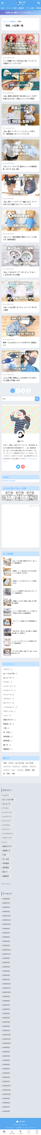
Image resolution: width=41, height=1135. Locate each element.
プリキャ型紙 (30, 8)
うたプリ (7, 669)
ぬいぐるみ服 (29, 763)
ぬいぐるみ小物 (10, 673)
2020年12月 (7, 984)
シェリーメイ (9, 686)
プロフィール (9, 711)
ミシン (7, 715)
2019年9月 (6, 1047)
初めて (3, 8)
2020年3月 (6, 1022)
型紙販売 (21, 8)
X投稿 (5, 763)
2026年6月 (6, 907)
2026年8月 (6, 899)
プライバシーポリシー (20, 1125)
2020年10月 (7, 992)
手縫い (8, 773)
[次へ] (28, 390)
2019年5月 (6, 1064)
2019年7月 (6, 1056)
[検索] (37, 399)
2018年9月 (6, 1098)
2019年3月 (6, 1073)
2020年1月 (6, 1030)
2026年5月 (6, 911)
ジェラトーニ (9, 690)
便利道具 (27, 770)
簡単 (13, 773)
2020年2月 (6, 1026)
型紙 (33, 770)
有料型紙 (7, 736)
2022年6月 (6, 967)
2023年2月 (6, 941)
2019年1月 (6, 1081)
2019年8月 (6, 1052)
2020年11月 (7, 988)
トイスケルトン (10, 707)
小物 (6, 728)
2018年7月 (6, 1107)
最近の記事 (12, 1133)
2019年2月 (6, 1077)
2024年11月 (7, 920)
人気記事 (20, 1133)
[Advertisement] (20, 527)
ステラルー (8, 698)
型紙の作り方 (9, 720)
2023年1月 (6, 945)
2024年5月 (6, 937)
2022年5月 (6, 971)
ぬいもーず (8, 678)
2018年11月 (7, 1090)
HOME (21, 1121)
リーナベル (20, 770)
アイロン (7, 682)
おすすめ (11, 763)
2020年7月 (6, 1005)
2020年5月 (6, 1013)
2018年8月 (6, 1103)
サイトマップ (6, 884)
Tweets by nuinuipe (8, 481)
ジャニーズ (8, 694)
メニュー (29, 1133)
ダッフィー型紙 (12, 8)
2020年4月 (6, 1018)
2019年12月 (7, 1035)
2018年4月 (6, 1111)
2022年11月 (7, 954)
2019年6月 (6, 1060)
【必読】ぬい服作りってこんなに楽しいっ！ (20, 12)
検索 (37, 1133)
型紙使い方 (8, 724)
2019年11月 (7, 1039)
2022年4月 (6, 975)
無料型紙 (7, 740)
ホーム (4, 1133)
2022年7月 (6, 962)
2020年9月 (6, 996)
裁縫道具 (7, 749)
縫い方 (7, 745)
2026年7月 (6, 903)
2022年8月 (6, 958)
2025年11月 (7, 916)
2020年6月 (6, 1009)
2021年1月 (6, 979)
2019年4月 (6, 1069)
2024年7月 (6, 933)
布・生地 (7, 732)
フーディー (6, 770)
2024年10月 (7, 924)
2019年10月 (7, 1043)
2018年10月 (7, 1094)
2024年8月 (6, 928)
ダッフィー (8, 703)
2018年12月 (7, 1086)
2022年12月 (7, 950)
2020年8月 (6, 1001)
